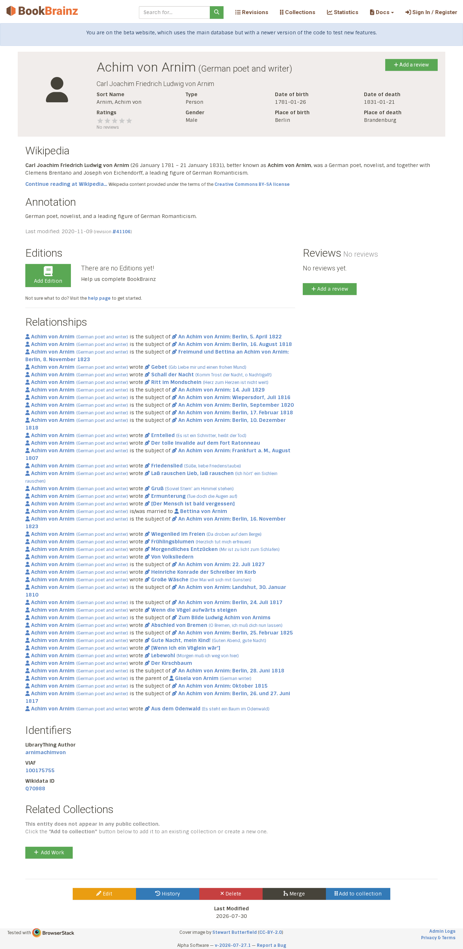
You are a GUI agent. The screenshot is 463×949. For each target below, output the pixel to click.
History (170, 893)
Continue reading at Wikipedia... (66, 184)
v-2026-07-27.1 (233, 945)
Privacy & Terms (438, 938)
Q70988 (35, 788)
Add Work (52, 852)
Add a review (413, 65)
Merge (296, 893)
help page (99, 298)
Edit (106, 893)
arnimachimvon (45, 752)
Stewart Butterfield (234, 932)
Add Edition (48, 281)
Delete (232, 893)
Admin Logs (442, 931)
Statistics (345, 12)
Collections (299, 12)
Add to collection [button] (359, 893)
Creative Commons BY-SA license (252, 184)
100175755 (40, 770)
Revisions (254, 12)
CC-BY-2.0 (270, 932)
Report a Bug (271, 945)
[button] (381, 12)
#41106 (121, 232)
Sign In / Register (434, 12)
